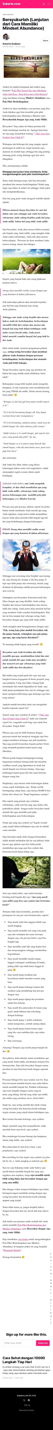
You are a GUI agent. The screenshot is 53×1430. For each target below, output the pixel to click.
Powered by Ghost (26, 1410)
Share (45, 40)
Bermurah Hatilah (12, 1250)
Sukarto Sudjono (11, 43)
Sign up (27, 1405)
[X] (24, 1400)
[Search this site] (44, 4)
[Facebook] (29, 1400)
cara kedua (23, 1239)
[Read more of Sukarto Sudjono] (6, 37)
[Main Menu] (49, 4)
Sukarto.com (11, 3)
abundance (8, 14)
